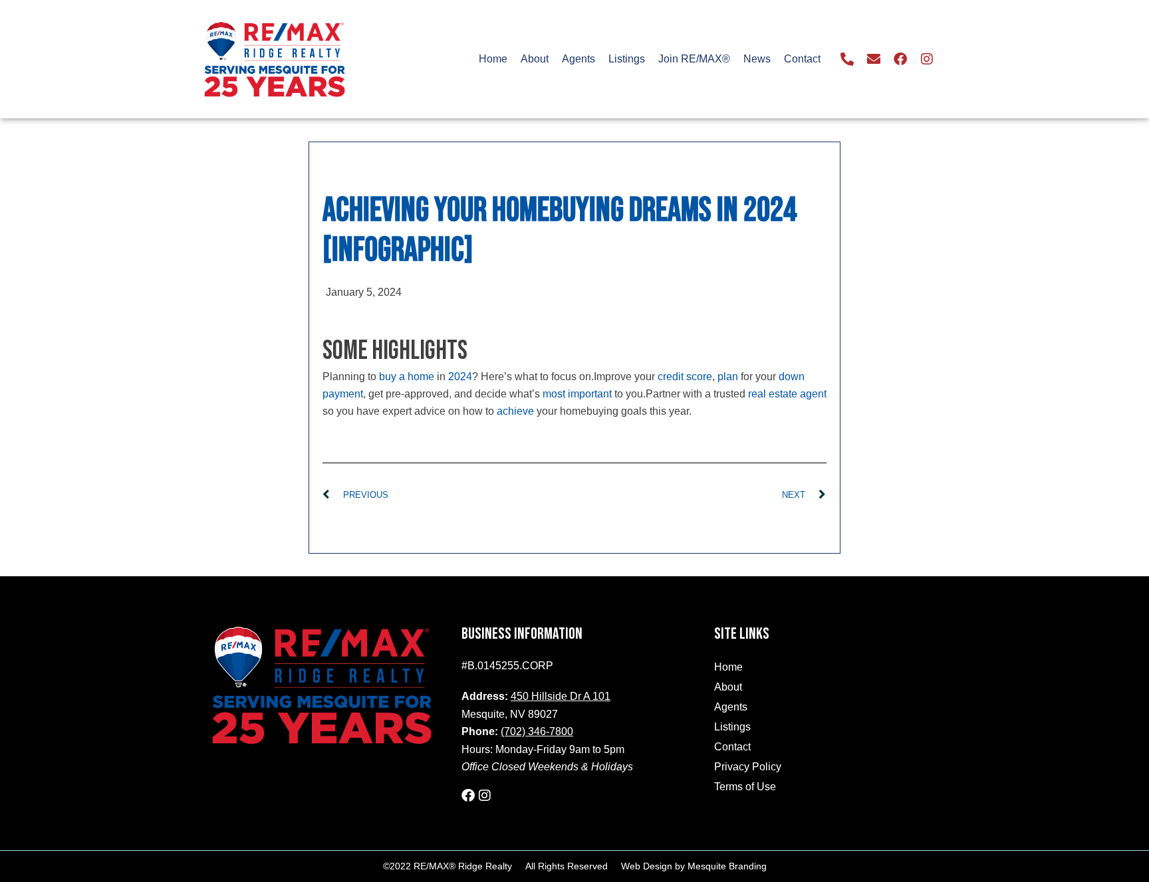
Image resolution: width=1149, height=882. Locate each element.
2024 (460, 376)
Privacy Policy (747, 766)
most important (577, 393)
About (535, 58)
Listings (626, 58)
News (757, 58)
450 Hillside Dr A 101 (560, 696)
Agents (578, 58)
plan (727, 376)
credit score (685, 376)
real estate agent (787, 393)
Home (493, 58)
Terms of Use (745, 786)
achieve (515, 411)
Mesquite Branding (727, 866)
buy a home (406, 376)
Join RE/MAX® (694, 58)
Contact (802, 58)
